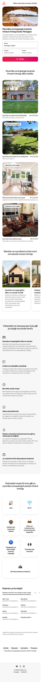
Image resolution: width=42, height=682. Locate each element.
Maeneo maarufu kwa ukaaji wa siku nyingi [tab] (16, 593)
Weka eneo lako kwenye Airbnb (25, 3)
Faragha (16, 672)
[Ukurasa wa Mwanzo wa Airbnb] (4, 3)
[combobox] (20, 45)
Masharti (24, 672)
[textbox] (11, 53)
